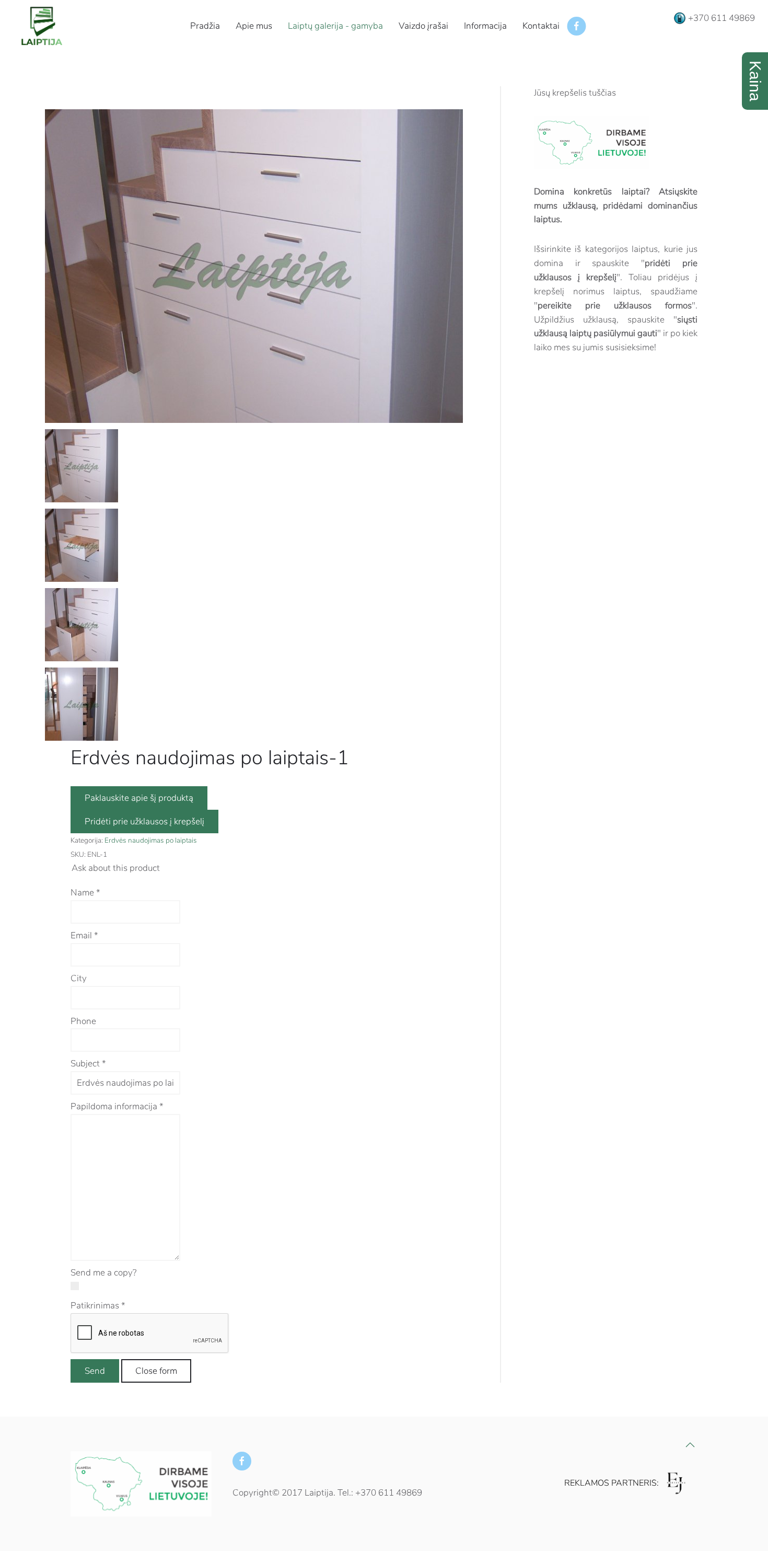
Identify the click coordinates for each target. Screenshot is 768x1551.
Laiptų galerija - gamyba (335, 26)
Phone (83, 1021)
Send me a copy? (103, 1273)
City (79, 978)
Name (85, 893)
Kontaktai (541, 26)
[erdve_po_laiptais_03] (81, 624)
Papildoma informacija (117, 1106)
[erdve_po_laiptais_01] (254, 265)
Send (95, 1371)
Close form (156, 1371)
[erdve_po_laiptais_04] (81, 703)
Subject (88, 1064)
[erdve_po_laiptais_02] (81, 544)
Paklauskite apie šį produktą (139, 798)
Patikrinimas (98, 1306)
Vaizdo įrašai (423, 26)
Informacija (485, 26)
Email (84, 935)
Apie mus (254, 26)
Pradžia (205, 26)
